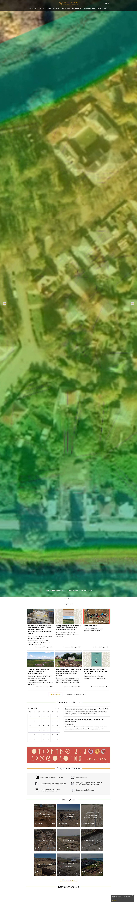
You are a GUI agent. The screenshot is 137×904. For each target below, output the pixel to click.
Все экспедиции (68, 880)
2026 (35, 708)
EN (109, 3)
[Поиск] (103, 3)
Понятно (114, 900)
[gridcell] (30, 716)
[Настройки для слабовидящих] (106, 3)
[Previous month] (55, 708)
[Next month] (58, 708)
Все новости (55, 694)
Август (30, 708)
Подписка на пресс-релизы (76, 694)
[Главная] (68, 4)
